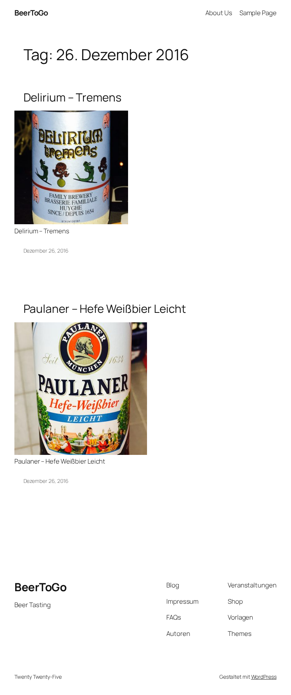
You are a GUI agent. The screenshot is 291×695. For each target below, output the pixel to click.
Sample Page (258, 12)
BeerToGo (31, 13)
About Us (218, 12)
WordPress (264, 676)
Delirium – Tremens (72, 97)
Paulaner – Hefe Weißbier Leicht (104, 308)
